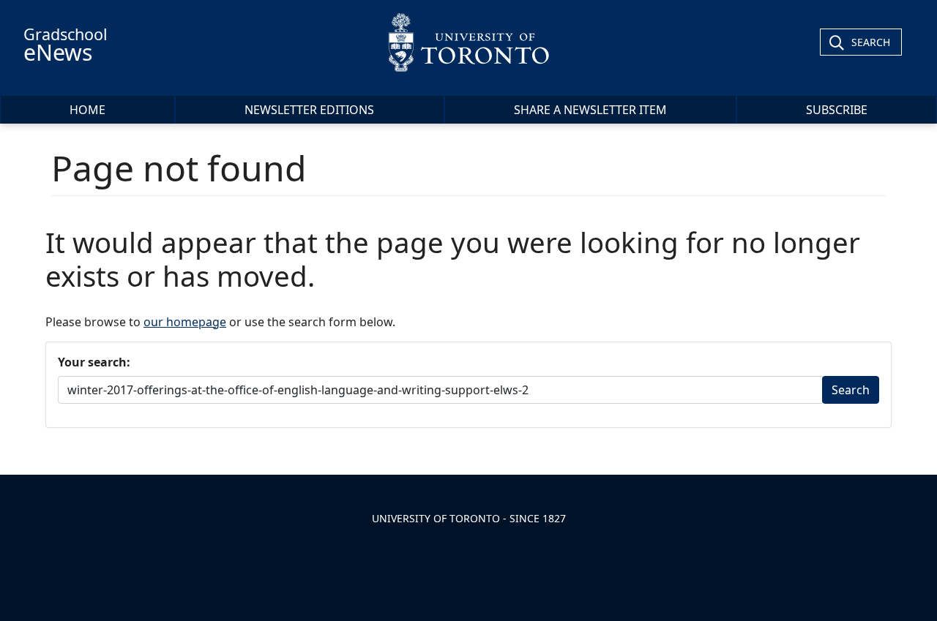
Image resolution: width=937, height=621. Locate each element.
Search (870, 42)
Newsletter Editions (309, 110)
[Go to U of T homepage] (468, 42)
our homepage (184, 322)
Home (87, 110)
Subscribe (836, 110)
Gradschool (65, 45)
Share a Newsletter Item (590, 110)
